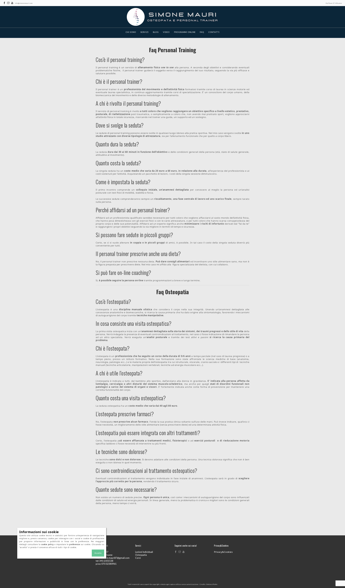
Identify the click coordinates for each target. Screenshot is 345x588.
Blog (156, 32)
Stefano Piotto (211, 584)
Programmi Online (185, 32)
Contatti (214, 32)
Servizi (144, 32)
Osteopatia (141, 554)
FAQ (202, 32)
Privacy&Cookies (223, 551)
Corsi (138, 557)
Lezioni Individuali (144, 551)
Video (166, 32)
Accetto (97, 553)
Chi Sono (131, 32)
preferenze (74, 544)
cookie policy (47, 544)
